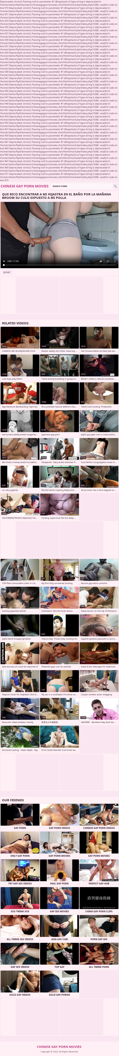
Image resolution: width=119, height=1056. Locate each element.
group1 (7, 272)
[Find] (115, 186)
